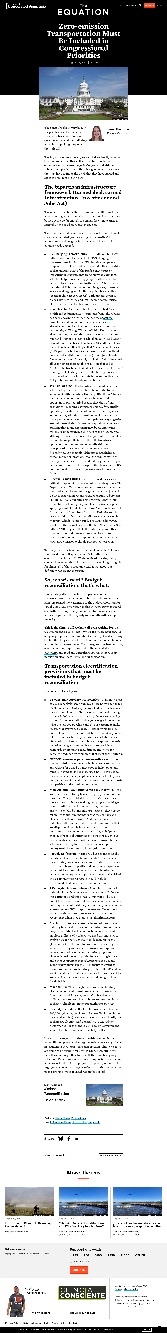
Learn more (108, 1330)
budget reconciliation (60, 1122)
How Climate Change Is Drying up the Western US (28, 1225)
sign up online (131, 1289)
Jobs (63, 1323)
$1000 (125, 1255)
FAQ (46, 1323)
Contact (73, 1323)
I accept (147, 1330)
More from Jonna (111, 1156)
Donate (149, 5)
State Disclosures (32, 1323)
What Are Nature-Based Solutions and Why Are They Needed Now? (82, 1225)
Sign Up (120, 6)
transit (96, 1122)
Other (140, 1255)
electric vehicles (80, 1122)
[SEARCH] (140, 5)
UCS (27, 1254)
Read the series (55, 1100)
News (55, 1323)
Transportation (78, 1118)
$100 (98, 1255)
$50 (86, 1255)
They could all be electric (80, 798)
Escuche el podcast (82, 1313)
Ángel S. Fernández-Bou (72, 1232)
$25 (75, 1255)
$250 (111, 1255)
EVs (90, 1122)
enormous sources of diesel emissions (96, 862)
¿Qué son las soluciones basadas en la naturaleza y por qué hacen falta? (137, 1225)
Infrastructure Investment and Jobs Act (81, 200)
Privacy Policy (12, 1323)
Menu (159, 6)
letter (94, 376)
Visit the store (41, 1313)
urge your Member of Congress (63, 1067)
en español (131, 6)
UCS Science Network (16, 1232)
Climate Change (62, 1118)
